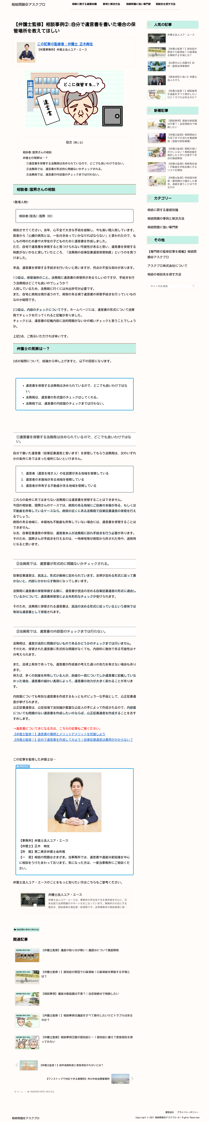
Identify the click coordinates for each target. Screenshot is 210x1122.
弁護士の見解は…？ (35, 157)
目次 (69, 142)
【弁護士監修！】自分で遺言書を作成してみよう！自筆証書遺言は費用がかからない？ (73, 739)
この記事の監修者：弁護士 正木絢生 (65, 44)
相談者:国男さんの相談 (37, 152)
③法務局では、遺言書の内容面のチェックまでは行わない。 (63, 174)
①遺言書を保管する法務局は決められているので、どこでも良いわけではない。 (76, 163)
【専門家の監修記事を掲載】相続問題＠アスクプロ (172, 254)
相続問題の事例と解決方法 (28, 929)
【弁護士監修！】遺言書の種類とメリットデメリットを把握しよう (59, 734)
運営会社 (169, 1112)
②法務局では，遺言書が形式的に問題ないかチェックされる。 (65, 169)
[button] (193, 286)
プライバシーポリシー (188, 1112)
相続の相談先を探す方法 (164, 274)
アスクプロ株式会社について (167, 265)
